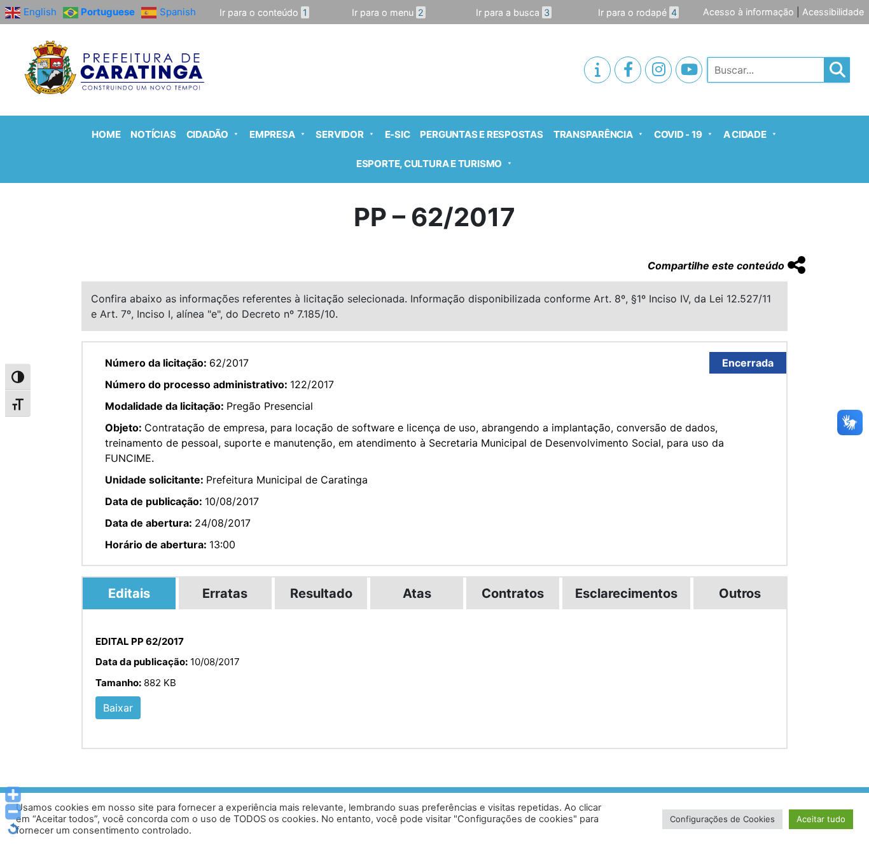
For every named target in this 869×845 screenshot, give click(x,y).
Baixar (118, 707)
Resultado (321, 593)
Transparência (593, 134)
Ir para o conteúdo (263, 12)
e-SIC (397, 134)
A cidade (745, 134)
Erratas (224, 593)
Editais (129, 593)
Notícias (153, 134)
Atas (417, 593)
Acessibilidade (833, 11)
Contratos (513, 593)
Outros (740, 593)
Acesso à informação (748, 11)
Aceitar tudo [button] (820, 819)
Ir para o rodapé (637, 12)
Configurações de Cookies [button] (722, 819)
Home (106, 134)
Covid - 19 (678, 134)
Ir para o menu (388, 12)
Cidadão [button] (207, 134)
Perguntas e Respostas (481, 134)
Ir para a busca (513, 12)
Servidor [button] (339, 134)
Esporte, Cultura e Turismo (429, 164)
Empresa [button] (272, 134)
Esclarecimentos (626, 593)
